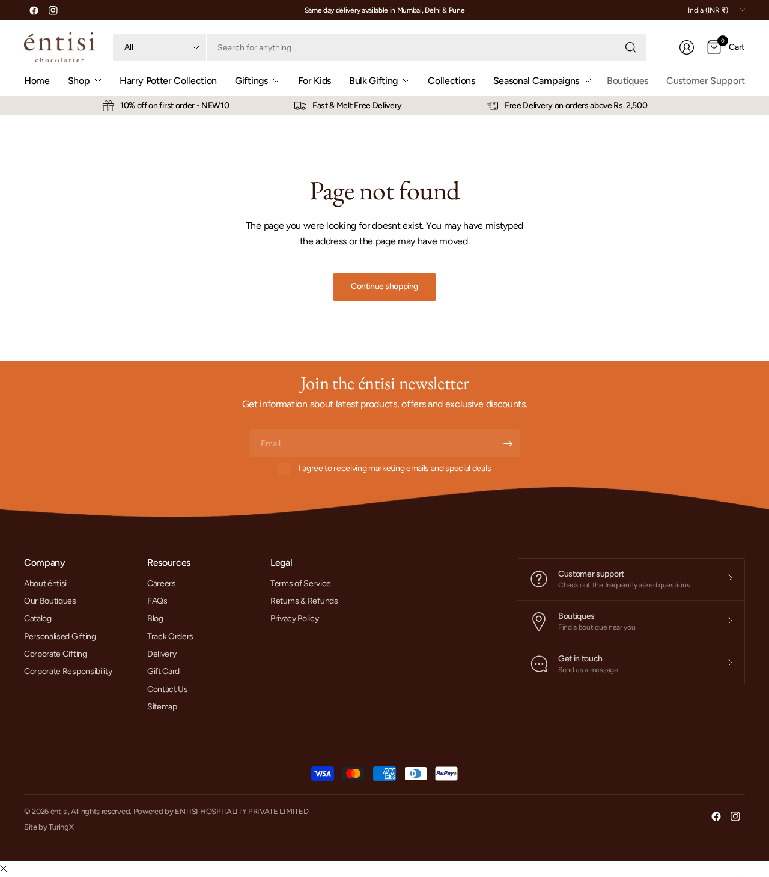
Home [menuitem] (37, 80)
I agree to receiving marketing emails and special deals (395, 468)
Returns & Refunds (304, 601)
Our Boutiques (50, 601)
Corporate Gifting (55, 654)
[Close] (3, 869)
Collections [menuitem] (451, 80)
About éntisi (45, 583)
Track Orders (170, 636)
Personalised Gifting (60, 636)
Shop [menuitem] (79, 80)
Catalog (38, 618)
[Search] (631, 47)
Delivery (161, 654)
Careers (161, 583)
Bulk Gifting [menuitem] (373, 80)
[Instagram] (52, 10)
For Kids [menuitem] (314, 80)
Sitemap (162, 707)
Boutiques (627, 80)
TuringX (61, 826)
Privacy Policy (294, 618)
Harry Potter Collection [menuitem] (168, 80)
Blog (155, 618)
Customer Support (705, 80)
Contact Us (167, 689)
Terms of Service (300, 583)
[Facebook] (33, 10)
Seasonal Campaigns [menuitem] (536, 80)
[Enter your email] (508, 443)
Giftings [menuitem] (251, 80)
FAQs (157, 601)
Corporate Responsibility (68, 671)
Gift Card (163, 671)
